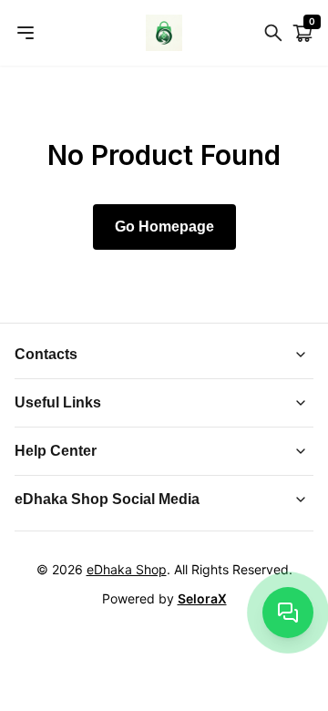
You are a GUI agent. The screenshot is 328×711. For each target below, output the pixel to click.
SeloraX (202, 598)
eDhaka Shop (127, 569)
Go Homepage (164, 226)
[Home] (164, 33)
